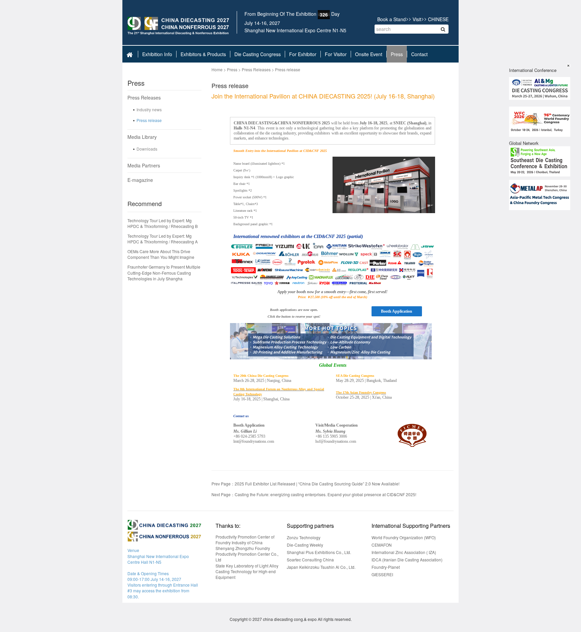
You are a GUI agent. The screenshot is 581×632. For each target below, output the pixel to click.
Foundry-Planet (386, 567)
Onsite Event (368, 54)
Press (397, 54)
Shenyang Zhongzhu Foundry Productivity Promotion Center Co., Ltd (247, 553)
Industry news (149, 109)
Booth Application (396, 311)
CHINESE (438, 19)
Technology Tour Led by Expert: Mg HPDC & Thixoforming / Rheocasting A (162, 238)
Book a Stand (391, 19)
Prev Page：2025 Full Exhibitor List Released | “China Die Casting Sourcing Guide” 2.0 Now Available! (305, 483)
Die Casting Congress (257, 54)
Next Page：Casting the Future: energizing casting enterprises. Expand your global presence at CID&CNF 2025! (313, 494)
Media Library (142, 136)
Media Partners (143, 165)
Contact (419, 54)
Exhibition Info (157, 54)
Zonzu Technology (303, 537)
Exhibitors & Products (203, 54)
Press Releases (144, 97)
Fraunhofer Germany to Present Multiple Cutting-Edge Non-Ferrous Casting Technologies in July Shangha (163, 272)
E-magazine (140, 179)
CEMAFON (382, 545)
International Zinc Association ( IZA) (404, 552)
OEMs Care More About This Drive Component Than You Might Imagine (160, 254)
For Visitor (336, 54)
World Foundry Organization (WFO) (404, 537)
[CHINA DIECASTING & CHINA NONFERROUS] (178, 26)
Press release (149, 120)
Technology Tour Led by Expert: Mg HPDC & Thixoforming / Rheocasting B (162, 223)
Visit (417, 19)
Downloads (147, 149)
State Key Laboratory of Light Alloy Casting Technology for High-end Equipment (247, 571)
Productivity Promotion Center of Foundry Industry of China (245, 539)
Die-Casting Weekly (305, 545)
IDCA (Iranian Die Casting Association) (407, 559)
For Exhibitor (302, 54)
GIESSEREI (382, 574)
